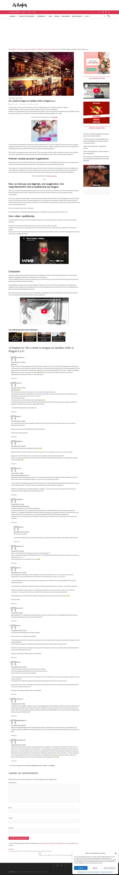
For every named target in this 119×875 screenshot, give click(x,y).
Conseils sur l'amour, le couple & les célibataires (30, 49)
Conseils (12, 16)
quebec (32, 104)
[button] (115, 853)
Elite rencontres (52, 176)
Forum (34, 12)
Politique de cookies (82, 872)
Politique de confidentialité (94, 872)
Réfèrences (41, 16)
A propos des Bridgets (14, 12)
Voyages (57, 16)
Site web (11, 828)
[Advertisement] (59, 31)
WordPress (31, 871)
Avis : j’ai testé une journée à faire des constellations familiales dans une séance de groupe (96, 158)
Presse (29, 12)
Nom (10, 807)
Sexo (50, 16)
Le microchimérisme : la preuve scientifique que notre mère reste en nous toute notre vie (96, 141)
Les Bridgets (12, 49)
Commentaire (13, 782)
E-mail (11, 818)
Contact (24, 12)
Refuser (95, 868)
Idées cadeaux (77, 16)
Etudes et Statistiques (26, 16)
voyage (35, 104)
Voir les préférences (109, 868)
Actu (86, 16)
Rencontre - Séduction (51, 49)
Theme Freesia (25, 871)
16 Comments (23, 104)
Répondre (14, 378)
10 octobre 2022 (13, 104)
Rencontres (66, 16)
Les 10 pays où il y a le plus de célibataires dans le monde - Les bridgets (35, 765)
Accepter (80, 868)
